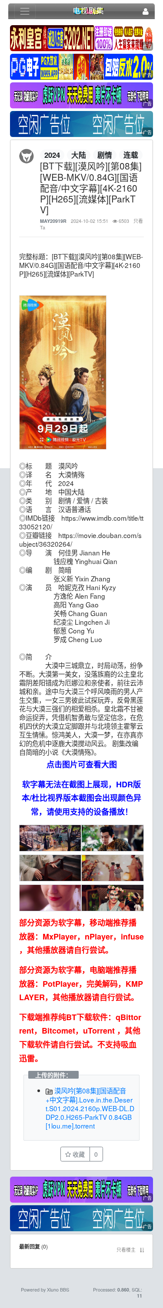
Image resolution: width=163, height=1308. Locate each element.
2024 (52, 155)
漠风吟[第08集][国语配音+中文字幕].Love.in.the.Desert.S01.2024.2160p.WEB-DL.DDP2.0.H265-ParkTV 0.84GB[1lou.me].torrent (90, 1108)
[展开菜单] (25, 11)
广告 (147, 46)
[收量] (81, 38)
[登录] (146, 12)
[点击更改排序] (142, 1249)
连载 (130, 155)
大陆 (78, 155)
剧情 (104, 155)
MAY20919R (53, 221)
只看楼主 (126, 1249)
